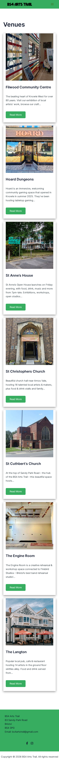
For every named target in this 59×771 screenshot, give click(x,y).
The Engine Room (20, 556)
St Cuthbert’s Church (23, 464)
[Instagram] (31, 743)
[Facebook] (27, 743)
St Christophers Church (25, 371)
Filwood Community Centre (28, 87)
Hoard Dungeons (20, 179)
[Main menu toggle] (52, 4)
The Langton (16, 652)
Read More (16, 114)
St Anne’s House (19, 275)
